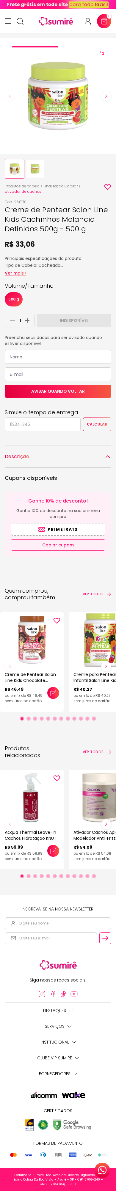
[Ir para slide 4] (42, 719)
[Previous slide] (10, 96)
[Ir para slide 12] (94, 719)
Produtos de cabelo (22, 186)
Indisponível (74, 320)
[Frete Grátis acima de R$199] (58, 4)
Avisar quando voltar (58, 391)
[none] (14, 169)
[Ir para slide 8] (68, 719)
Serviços (55, 1026)
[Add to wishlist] (107, 187)
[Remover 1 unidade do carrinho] (11, 320)
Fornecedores (54, 1074)
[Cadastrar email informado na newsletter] (105, 938)
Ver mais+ (15, 273)
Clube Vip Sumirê (54, 1058)
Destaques (54, 1010)
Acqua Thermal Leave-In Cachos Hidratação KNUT (31, 835)
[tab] (35, 46)
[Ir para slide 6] (55, 719)
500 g (13, 299)
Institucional (54, 1042)
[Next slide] (106, 96)
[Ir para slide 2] (28, 719)
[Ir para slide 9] (74, 719)
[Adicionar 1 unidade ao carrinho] (29, 320)
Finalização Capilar (60, 186)
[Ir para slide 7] (61, 719)
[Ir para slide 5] (48, 719)
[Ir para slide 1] (22, 719)
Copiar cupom (58, 545)
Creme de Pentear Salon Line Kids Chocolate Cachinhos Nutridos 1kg (30, 680)
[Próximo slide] (106, 666)
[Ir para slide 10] (81, 719)
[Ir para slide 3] (35, 719)
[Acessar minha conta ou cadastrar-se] (90, 21)
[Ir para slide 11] (87, 719)
